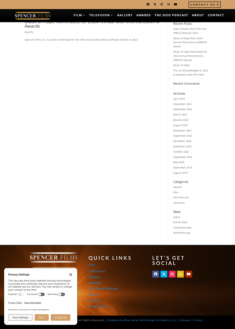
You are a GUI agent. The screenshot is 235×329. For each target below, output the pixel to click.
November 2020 (182, 146)
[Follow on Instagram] (161, 4)
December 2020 (182, 141)
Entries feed (180, 222)
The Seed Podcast (171, 15)
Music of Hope (181, 65)
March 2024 (180, 114)
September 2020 (182, 157)
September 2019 (182, 167)
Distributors (98, 306)
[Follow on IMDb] (168, 4)
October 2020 (181, 151)
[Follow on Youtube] (175, 4)
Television (99, 15)
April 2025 (179, 98)
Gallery (125, 15)
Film (78, 15)
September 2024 (182, 109)
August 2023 (180, 125)
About (198, 15)
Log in (176, 217)
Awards (143, 15)
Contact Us (203, 4)
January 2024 (180, 119)
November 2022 (182, 130)
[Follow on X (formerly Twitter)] (155, 4)
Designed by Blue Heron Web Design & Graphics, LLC (142, 320)
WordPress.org (181, 232)
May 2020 (178, 162)
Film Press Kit (181, 197)
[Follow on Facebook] (148, 4)
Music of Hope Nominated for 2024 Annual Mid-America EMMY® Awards (92, 23)
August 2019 (180, 172)
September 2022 (182, 135)
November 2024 (182, 104)
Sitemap (185, 320)
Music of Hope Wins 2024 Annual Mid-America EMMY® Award (190, 42)
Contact (216, 15)
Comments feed (182, 227)
